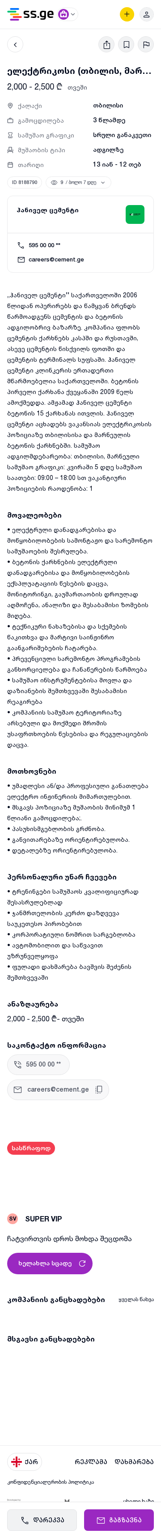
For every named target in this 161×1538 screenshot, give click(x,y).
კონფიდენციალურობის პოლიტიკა (50, 1481)
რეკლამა (91, 1461)
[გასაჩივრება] (146, 44)
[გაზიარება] (106, 44)
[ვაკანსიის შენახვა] (126, 44)
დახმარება (134, 1461)
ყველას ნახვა (136, 1299)
